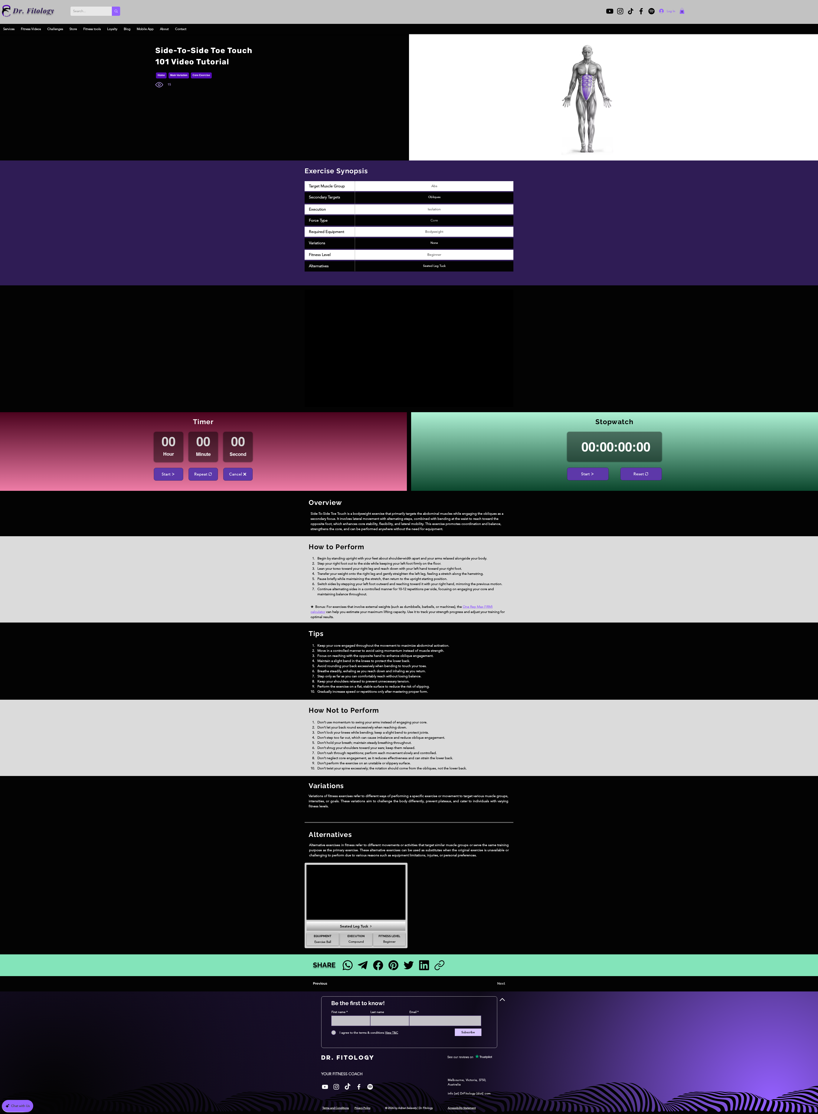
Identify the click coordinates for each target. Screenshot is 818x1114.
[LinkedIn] (424, 965)
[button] (682, 11)
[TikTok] (630, 11)
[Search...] (116, 11)
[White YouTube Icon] (325, 1087)
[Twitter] (408, 965)
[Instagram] (620, 11)
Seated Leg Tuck (434, 266)
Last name (377, 1011)
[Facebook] (641, 11)
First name (338, 1011)
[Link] (439, 965)
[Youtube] (610, 11)
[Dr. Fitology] (6, 11)
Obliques (434, 197)
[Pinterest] (393, 965)
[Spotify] (651, 11)
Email (412, 1011)
